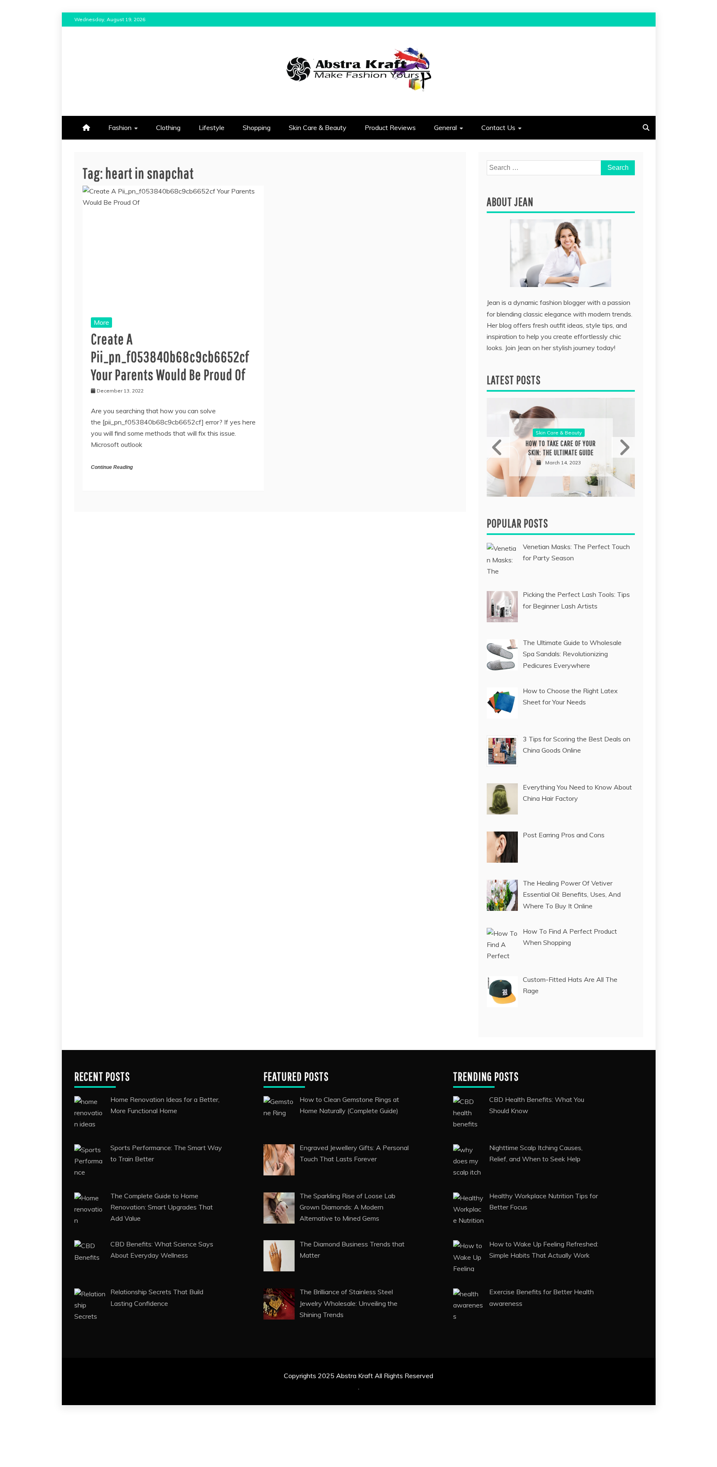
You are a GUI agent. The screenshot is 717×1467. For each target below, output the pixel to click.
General (445, 127)
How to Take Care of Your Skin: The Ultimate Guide (561, 448)
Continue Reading (112, 467)
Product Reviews (390, 127)
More (101, 322)
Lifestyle (211, 127)
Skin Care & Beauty (317, 127)
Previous (498, 447)
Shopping (257, 127)
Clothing (168, 127)
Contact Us (498, 127)
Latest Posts (514, 380)
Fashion (120, 127)
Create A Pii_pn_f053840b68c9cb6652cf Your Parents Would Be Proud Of (170, 356)
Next (623, 447)
